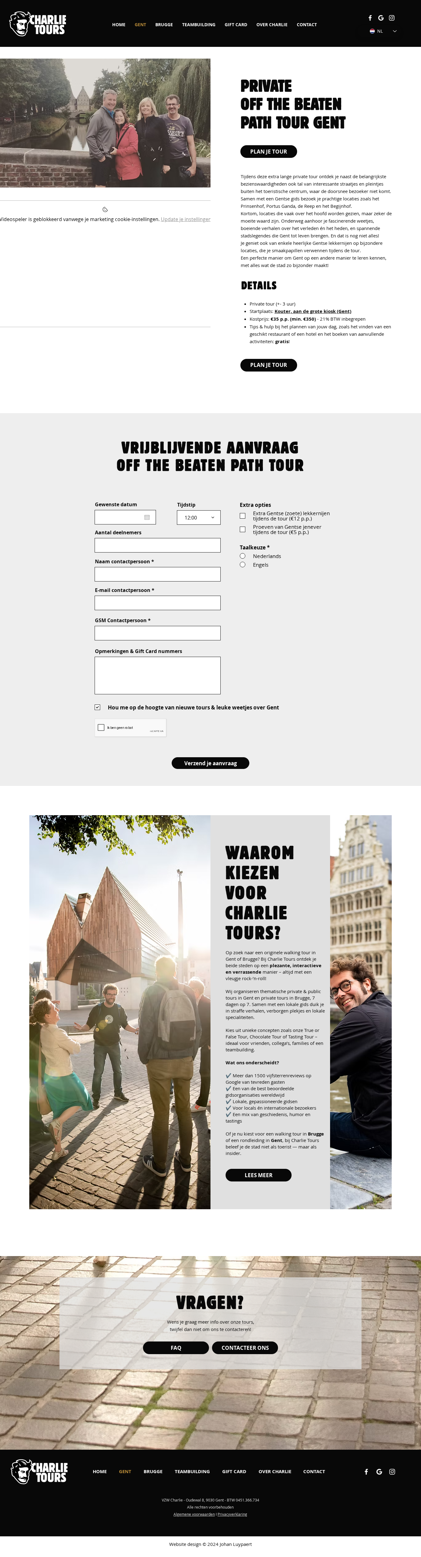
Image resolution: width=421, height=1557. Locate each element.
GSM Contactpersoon (121, 620)
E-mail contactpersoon (122, 590)
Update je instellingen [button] (186, 219)
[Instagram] (391, 18)
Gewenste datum (116, 504)
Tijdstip (186, 504)
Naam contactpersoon (122, 561)
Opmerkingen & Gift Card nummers (138, 651)
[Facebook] (370, 18)
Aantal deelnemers (118, 532)
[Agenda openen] (147, 517)
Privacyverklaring (232, 1514)
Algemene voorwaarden (194, 1514)
